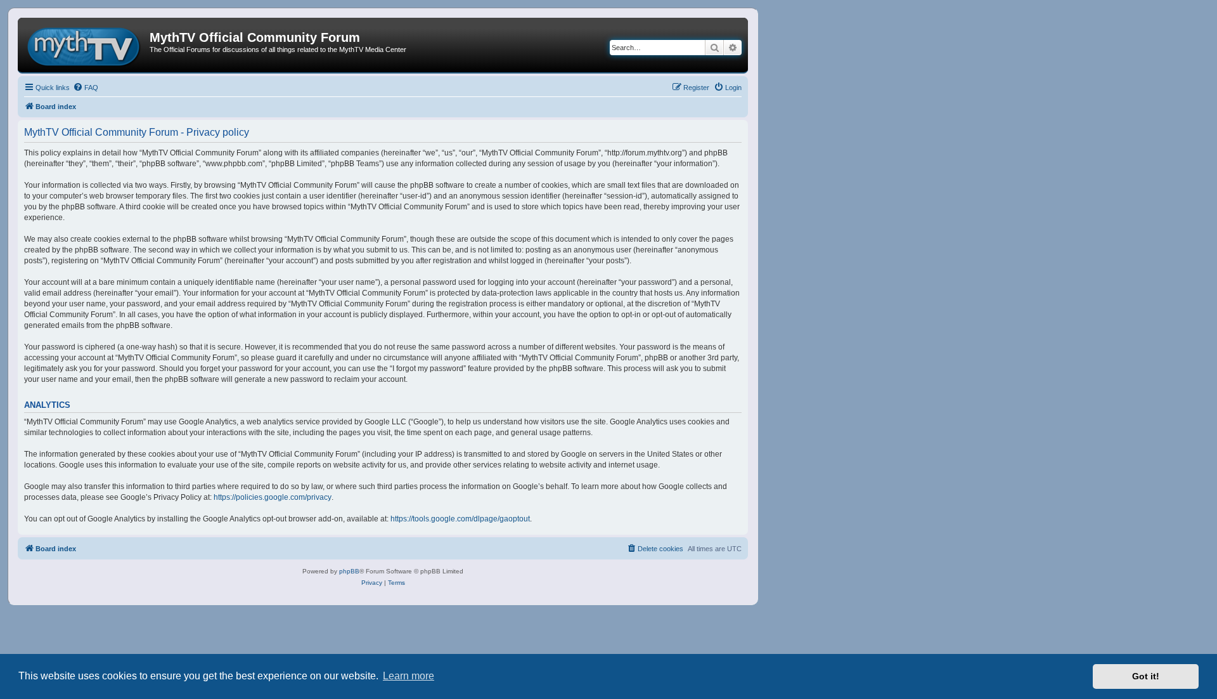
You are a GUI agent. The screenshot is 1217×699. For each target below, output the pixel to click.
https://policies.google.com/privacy (273, 497)
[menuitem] (85, 87)
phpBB (349, 571)
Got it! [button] (1145, 676)
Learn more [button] (408, 675)
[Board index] (85, 45)
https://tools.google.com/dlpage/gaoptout (460, 518)
